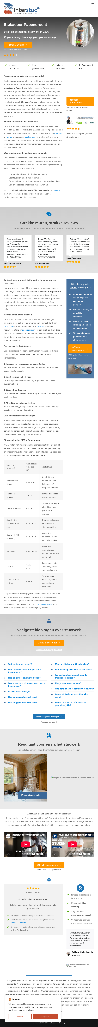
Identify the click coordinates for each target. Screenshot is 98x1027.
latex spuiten (28, 330)
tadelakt (40, 326)
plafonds (58, 133)
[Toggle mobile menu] (92, 4)
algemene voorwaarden (20, 923)
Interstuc (57, 190)
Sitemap (62, 1023)
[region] (33, 1008)
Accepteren (45, 1016)
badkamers (30, 137)
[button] (25, 664)
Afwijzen (20, 1016)
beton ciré (8, 326)
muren (9, 137)
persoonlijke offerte (45, 604)
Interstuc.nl (54, 1023)
